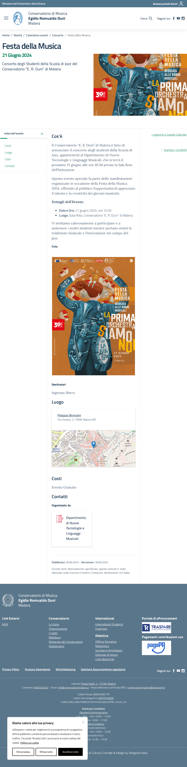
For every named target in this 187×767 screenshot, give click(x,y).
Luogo (8, 152)
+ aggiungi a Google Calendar (169, 134)
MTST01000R (106, 698)
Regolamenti (56, 646)
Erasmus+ (101, 628)
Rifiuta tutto (46, 752)
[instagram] (183, 18)
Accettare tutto (70, 752)
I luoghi (53, 633)
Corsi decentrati (104, 659)
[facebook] (173, 18)
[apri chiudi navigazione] (6, 18)
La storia (54, 624)
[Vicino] (83, 722)
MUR (5, 624)
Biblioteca (55, 637)
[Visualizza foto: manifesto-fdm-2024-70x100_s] (93, 316)
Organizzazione (58, 628)
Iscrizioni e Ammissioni (108, 650)
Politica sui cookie (29, 743)
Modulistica (102, 646)
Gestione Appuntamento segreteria (103, 669)
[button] (23, 134)
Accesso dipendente (37, 669)
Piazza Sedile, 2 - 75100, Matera (98, 684)
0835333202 (41, 687)
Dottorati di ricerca (106, 655)
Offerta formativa (106, 641)
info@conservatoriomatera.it (73, 687)
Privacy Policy (10, 669)
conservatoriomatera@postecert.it (146, 687)
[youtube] (178, 18)
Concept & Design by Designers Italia (125, 753)
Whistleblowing (65, 669)
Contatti (10, 166)
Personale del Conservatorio (66, 642)
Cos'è (8, 145)
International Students (109, 624)
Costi (8, 159)
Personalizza (23, 752)
